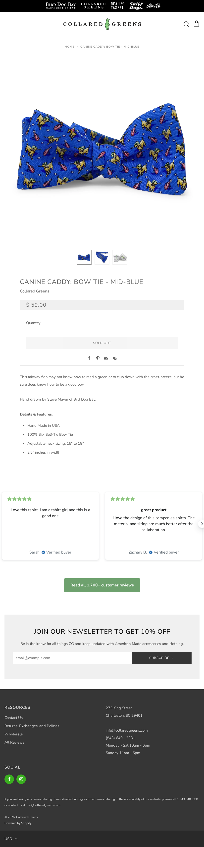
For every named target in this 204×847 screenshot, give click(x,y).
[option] (102, 149)
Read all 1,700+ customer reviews (102, 585)
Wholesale (13, 734)
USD (8, 838)
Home (69, 47)
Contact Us (13, 717)
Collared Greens (34, 291)
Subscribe (159, 658)
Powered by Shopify (17, 823)
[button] (84, 257)
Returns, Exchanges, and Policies (31, 725)
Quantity (33, 322)
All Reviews (14, 742)
